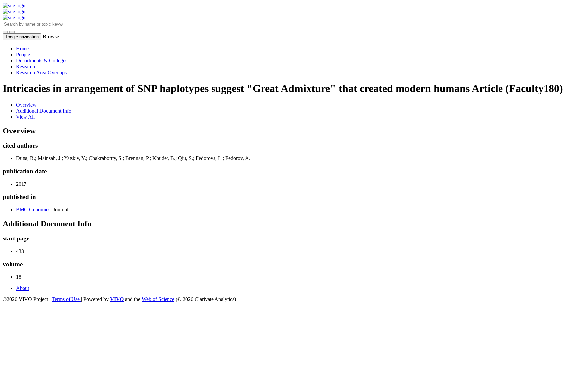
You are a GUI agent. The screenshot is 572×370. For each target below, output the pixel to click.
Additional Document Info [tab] (43, 111)
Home (22, 48)
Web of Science (158, 299)
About (22, 288)
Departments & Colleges (41, 60)
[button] (5, 32)
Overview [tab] (26, 105)
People (23, 54)
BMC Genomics (33, 209)
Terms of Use (66, 299)
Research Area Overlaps (41, 72)
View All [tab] (25, 117)
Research (25, 66)
